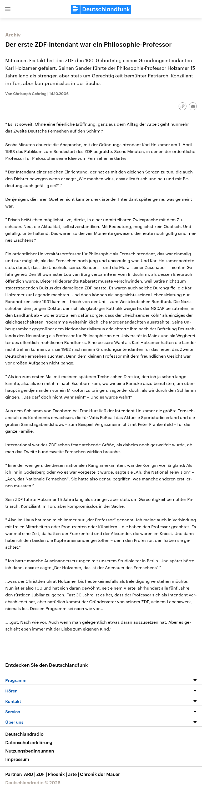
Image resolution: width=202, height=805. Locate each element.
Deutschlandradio (24, 734)
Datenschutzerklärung (28, 742)
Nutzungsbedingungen (29, 750)
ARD (29, 774)
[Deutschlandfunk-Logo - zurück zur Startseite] (101, 9)
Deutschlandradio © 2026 (32, 782)
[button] (8, 9)
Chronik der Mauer (100, 774)
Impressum (17, 759)
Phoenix (57, 774)
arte (73, 774)
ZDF (41, 774)
